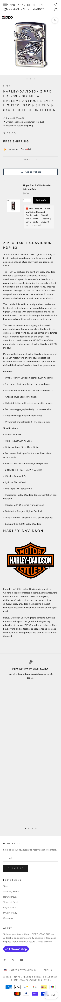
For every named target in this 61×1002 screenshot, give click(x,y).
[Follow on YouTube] (21, 960)
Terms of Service (11, 902)
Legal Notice (9, 907)
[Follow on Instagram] (5, 960)
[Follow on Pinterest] (13, 960)
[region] (30, 741)
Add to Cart (41, 200)
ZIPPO (7, 86)
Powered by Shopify (38, 980)
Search (6, 886)
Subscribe (15, 868)
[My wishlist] (5, 9)
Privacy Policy (10, 912)
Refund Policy (10, 896)
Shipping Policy (11, 891)
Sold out (30, 159)
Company (8, 918)
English (49, 970)
